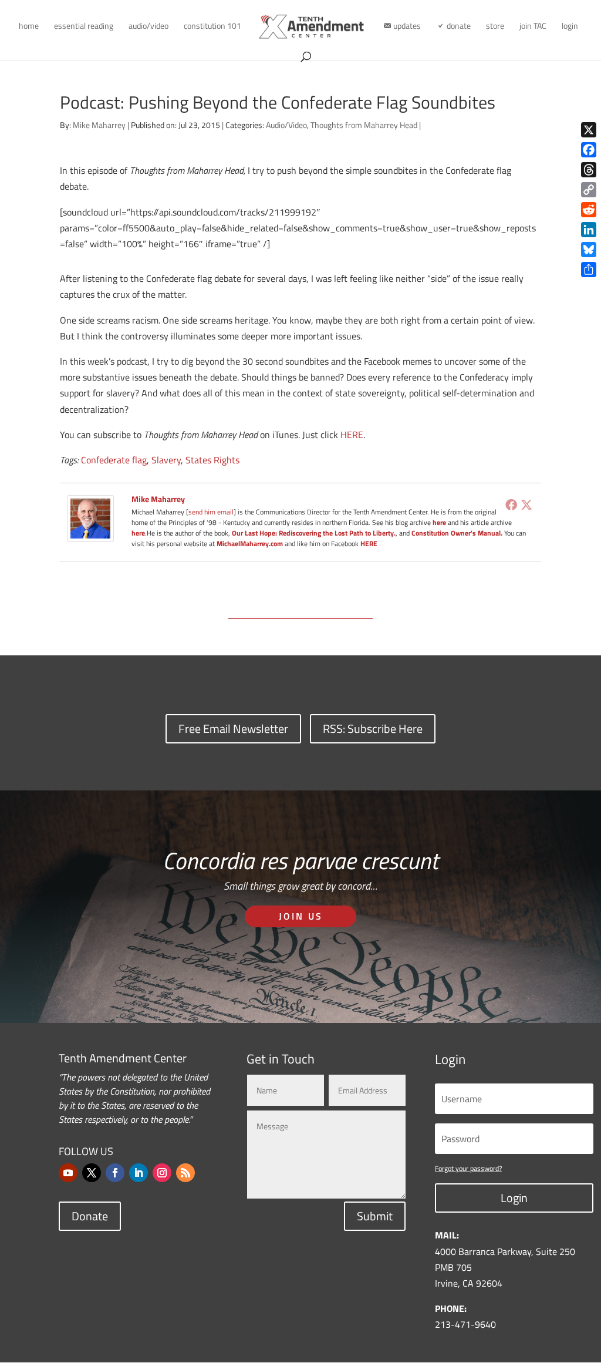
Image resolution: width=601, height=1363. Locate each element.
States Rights (212, 460)
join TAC (532, 27)
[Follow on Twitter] (91, 1172)
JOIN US (301, 916)
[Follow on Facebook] (115, 1172)
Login (514, 1198)
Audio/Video (286, 125)
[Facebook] (511, 504)
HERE (351, 435)
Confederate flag (114, 460)
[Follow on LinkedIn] (138, 1172)
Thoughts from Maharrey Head (363, 125)
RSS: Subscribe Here (373, 728)
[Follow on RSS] (185, 1172)
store (495, 27)
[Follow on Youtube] (68, 1172)
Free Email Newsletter (233, 728)
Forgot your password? (468, 1168)
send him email (211, 511)
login (570, 27)
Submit (375, 1216)
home (29, 27)
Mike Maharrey (99, 125)
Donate (90, 1216)
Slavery (166, 460)
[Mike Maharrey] (90, 534)
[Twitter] (526, 504)
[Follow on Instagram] (162, 1172)
